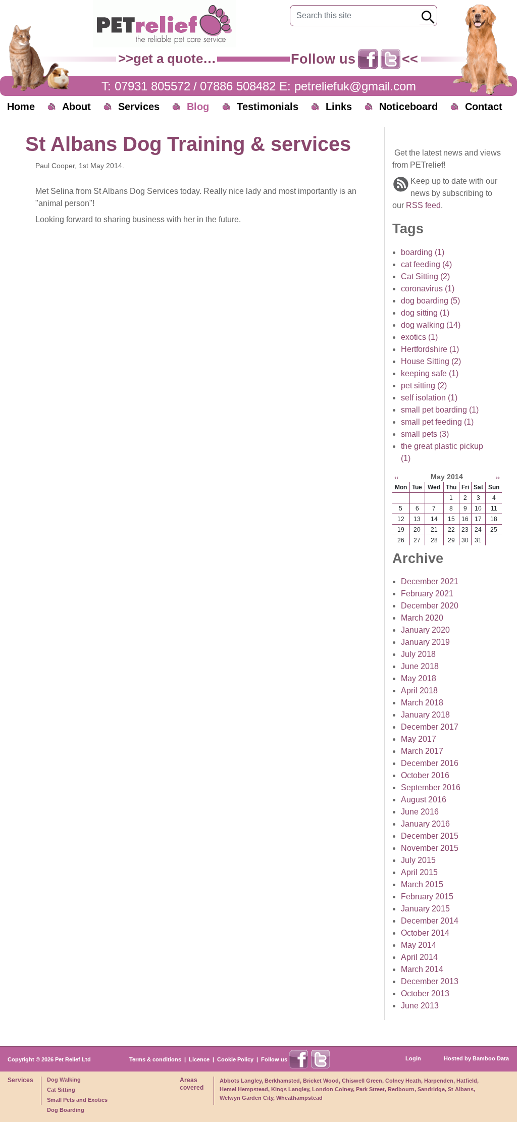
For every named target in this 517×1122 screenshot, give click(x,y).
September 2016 (430, 787)
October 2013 (425, 993)
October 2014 (425, 933)
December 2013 (429, 981)
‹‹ (396, 477)
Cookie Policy (235, 1059)
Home (21, 106)
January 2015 (425, 908)
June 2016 (420, 811)
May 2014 (418, 945)
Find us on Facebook (368, 59)
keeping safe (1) (429, 373)
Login (413, 1058)
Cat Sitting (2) (425, 276)
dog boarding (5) (430, 300)
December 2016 (429, 763)
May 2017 (418, 739)
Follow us (274, 1059)
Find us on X (391, 59)
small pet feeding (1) (437, 422)
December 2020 (429, 605)
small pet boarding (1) (440, 409)
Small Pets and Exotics (77, 1100)
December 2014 (429, 920)
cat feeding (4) (426, 264)
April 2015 (419, 872)
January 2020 (425, 630)
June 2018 (420, 666)
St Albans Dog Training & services (188, 144)
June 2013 (420, 1005)
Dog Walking (64, 1080)
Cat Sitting (61, 1090)
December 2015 (429, 836)
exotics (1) (419, 337)
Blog (198, 106)
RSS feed (423, 205)
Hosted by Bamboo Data (476, 1058)
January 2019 (425, 642)
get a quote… (174, 58)
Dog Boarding (65, 1110)
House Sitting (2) (431, 361)
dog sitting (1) (425, 313)
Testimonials (267, 106)
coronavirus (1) (427, 288)
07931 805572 (152, 86)
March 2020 (422, 618)
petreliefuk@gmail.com (355, 86)
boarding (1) (422, 252)
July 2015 (418, 860)
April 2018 (419, 690)
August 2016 (423, 799)
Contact (483, 106)
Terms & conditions (155, 1059)
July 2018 (418, 654)
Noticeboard (408, 106)
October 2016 (425, 775)
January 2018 (425, 714)
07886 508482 (238, 86)
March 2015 (422, 884)
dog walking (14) (430, 325)
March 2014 (422, 969)
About (76, 106)
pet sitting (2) (424, 385)
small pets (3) (425, 434)
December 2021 (429, 581)
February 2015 (427, 896)
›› (498, 477)
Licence (199, 1059)
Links (339, 106)
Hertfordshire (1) (430, 349)
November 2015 (429, 848)
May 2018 (418, 678)
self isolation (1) (429, 397)
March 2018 (422, 702)
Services (139, 106)
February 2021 (427, 593)
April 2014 (419, 957)
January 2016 (425, 824)
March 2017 (422, 751)
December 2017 (429, 727)
